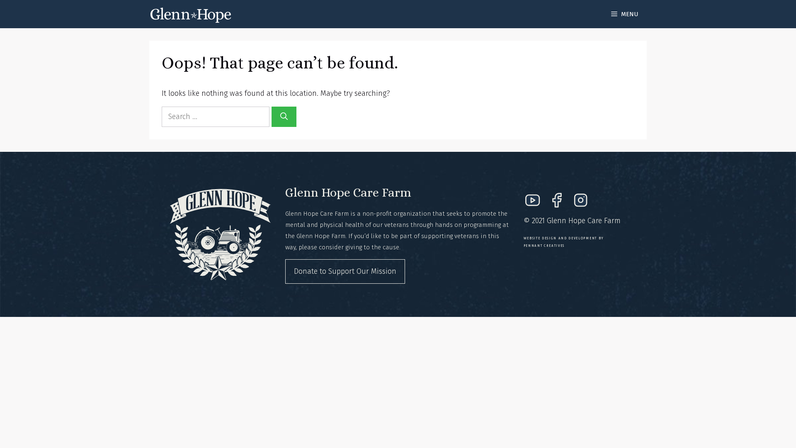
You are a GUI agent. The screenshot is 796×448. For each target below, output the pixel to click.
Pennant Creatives (544, 245)
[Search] (284, 117)
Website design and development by (564, 238)
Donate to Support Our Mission (345, 271)
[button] (625, 14)
